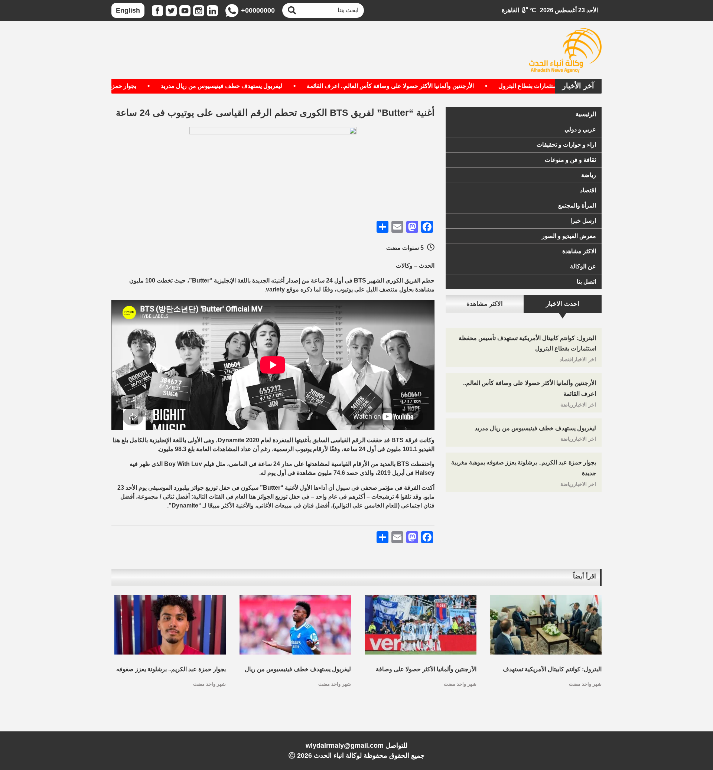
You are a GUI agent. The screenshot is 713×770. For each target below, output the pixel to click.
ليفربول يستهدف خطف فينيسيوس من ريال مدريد (242, 86)
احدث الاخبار (562, 303)
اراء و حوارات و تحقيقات (566, 144)
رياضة (588, 175)
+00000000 (258, 10)
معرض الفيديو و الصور (569, 236)
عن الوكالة (583, 266)
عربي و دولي (580, 129)
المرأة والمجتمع (577, 205)
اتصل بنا (586, 281)
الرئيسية (586, 114)
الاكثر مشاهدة (579, 251)
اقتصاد (588, 190)
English (128, 10)
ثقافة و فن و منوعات (570, 160)
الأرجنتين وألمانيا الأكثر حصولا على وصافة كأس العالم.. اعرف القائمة (410, 86)
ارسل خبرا (583, 221)
